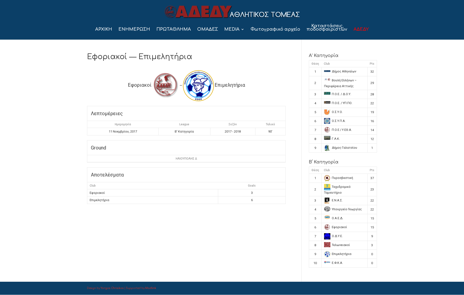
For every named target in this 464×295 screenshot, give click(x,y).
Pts (372, 63)
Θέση (315, 63)
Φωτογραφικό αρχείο (275, 30)
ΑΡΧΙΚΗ (103, 30)
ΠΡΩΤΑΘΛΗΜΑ (173, 30)
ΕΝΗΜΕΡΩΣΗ (134, 30)
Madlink (150, 288)
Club (327, 63)
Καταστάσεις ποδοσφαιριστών (326, 28)
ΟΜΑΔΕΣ (207, 30)
